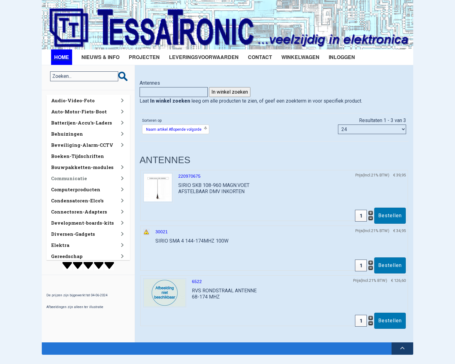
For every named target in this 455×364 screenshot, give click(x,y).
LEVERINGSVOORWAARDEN (204, 57)
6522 (197, 281)
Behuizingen (67, 134)
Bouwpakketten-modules (82, 167)
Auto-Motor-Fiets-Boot (79, 111)
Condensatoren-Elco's (77, 200)
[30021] (146, 232)
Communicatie (69, 178)
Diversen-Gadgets (73, 234)
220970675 (189, 176)
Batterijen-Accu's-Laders (81, 123)
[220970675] (157, 187)
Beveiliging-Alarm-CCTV (82, 145)
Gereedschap (67, 256)
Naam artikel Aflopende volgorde (174, 129)
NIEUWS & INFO (100, 57)
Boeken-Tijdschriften (77, 156)
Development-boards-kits (82, 223)
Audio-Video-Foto (73, 100)
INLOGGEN (342, 57)
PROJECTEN (144, 57)
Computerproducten (75, 189)
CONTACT (260, 57)
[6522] (164, 292)
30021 (161, 231)
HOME (61, 57)
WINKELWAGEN (300, 57)
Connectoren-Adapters (79, 212)
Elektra (60, 245)
